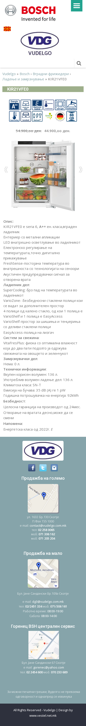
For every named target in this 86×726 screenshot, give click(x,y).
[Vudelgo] (31, 12)
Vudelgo (9, 73)
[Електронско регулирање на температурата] (37, 104)
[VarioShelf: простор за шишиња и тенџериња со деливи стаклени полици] (26, 115)
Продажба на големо (43, 478)
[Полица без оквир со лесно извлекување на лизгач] (26, 104)
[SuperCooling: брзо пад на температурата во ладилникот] (14, 115)
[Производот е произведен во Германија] (60, 115)
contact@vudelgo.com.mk (48, 525)
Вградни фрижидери (51, 73)
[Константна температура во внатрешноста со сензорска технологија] (48, 104)
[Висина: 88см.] (71, 115)
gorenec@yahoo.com (48, 667)
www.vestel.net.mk (43, 715)
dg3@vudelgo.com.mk (48, 601)
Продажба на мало (43, 553)
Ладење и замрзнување (23, 79)
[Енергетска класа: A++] (14, 104)
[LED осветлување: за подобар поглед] (60, 104)
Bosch (25, 73)
